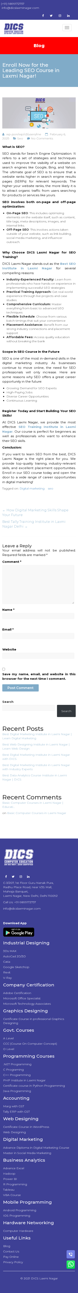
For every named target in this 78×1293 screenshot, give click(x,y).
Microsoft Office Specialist (22, 998)
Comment (11, 562)
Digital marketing (32, 488)
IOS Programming (16, 1215)
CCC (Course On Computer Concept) (30, 1043)
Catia (6, 962)
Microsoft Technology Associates (27, 1004)
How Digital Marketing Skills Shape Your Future (35, 512)
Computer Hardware (18, 1231)
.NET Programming (17, 1064)
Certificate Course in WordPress (26, 1127)
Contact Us (11, 1251)
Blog (6, 1246)
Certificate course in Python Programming (34, 1085)
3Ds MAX (9, 951)
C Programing (13, 1069)
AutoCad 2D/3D (14, 956)
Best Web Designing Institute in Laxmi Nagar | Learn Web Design (36, 746)
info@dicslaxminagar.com (22, 908)
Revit (6, 972)
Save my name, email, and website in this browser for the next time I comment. (39, 676)
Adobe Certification (17, 993)
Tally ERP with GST (16, 1111)
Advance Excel (13, 1168)
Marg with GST (13, 1106)
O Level (8, 1049)
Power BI (10, 1179)
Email (8, 629)
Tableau (8, 1189)
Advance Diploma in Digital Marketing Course (36, 1147)
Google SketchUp (16, 967)
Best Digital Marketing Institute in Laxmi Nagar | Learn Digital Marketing (37, 736)
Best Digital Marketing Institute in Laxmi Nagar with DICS (36, 757)
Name (8, 610)
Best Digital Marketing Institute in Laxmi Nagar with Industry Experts (36, 767)
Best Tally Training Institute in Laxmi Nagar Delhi (34, 524)
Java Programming (17, 1091)
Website (9, 649)
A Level (8, 1038)
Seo (20, 138)
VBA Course (12, 1195)
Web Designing (14, 1132)
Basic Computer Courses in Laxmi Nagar (36, 813)
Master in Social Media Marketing (27, 1153)
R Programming (15, 1184)
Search (8, 702)
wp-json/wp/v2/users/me (23, 134)
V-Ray (7, 978)
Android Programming (19, 1210)
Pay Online (11, 1257)
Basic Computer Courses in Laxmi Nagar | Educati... (32, 805)
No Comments (42, 138)
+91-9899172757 (25, 902)
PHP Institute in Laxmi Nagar (24, 1080)
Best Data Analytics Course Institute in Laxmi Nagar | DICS (34, 777)
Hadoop (9, 1173)
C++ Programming (17, 1075)
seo (50, 488)
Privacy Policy (13, 1262)
